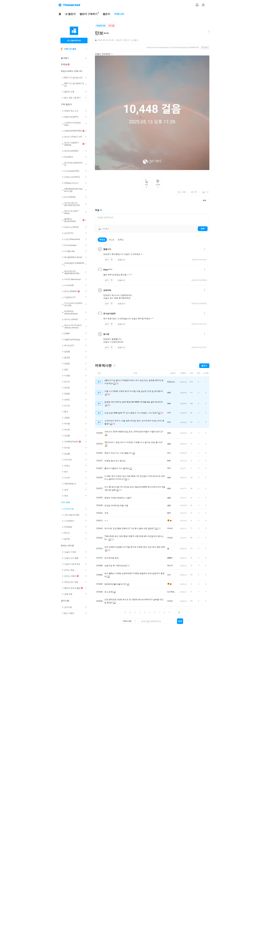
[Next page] (179, 612)
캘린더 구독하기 (89, 13)
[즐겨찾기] (114, 365)
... (174, 612)
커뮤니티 (119, 13)
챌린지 (106, 13)
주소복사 (205, 47)
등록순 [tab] (121, 239)
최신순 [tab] (111, 239)
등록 (202, 228)
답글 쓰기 (121, 259)
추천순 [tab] (102, 239)
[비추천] (112, 260)
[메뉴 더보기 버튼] (208, 32)
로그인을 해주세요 (74, 40)
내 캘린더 (70, 13)
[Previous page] (125, 612)
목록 (204, 200)
